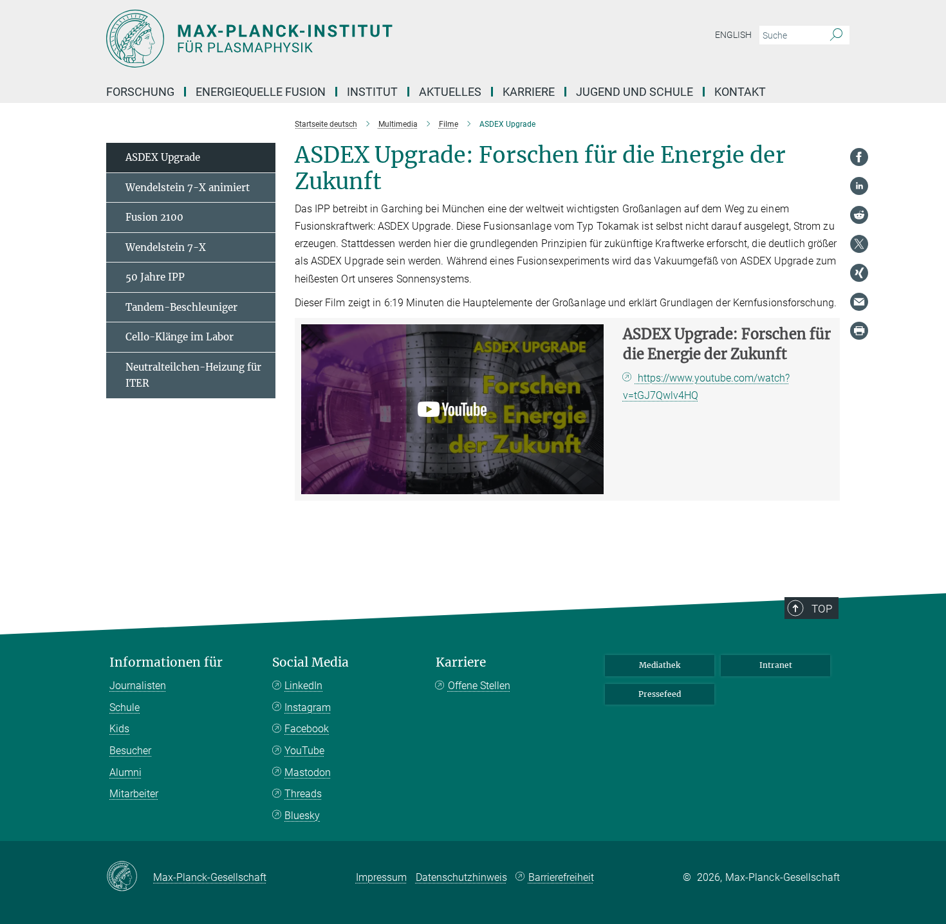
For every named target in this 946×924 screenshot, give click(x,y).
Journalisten (137, 685)
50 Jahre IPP (155, 277)
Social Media (310, 662)
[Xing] (859, 272)
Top (822, 608)
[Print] (859, 330)
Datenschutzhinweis (461, 877)
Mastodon (307, 772)
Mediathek (659, 665)
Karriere (461, 662)
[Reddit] (859, 215)
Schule (124, 707)
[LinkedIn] (859, 186)
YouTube (304, 750)
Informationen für (166, 662)
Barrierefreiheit (561, 877)
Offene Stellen (479, 685)
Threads (303, 794)
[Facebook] (859, 157)
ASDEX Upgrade (162, 157)
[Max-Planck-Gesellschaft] (129, 877)
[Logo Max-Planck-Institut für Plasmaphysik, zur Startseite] (347, 39)
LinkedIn (303, 685)
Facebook (306, 729)
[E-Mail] (859, 301)
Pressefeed (659, 694)
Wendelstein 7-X (165, 247)
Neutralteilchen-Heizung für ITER (193, 375)
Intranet (775, 665)
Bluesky (302, 815)
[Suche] (836, 35)
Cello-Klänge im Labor (179, 337)
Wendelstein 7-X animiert (187, 187)
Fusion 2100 (154, 217)
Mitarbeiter (133, 794)
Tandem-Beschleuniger (181, 307)
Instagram (307, 707)
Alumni (125, 772)
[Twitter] (859, 244)
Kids (119, 729)
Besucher (130, 750)
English (733, 35)
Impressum (381, 877)
